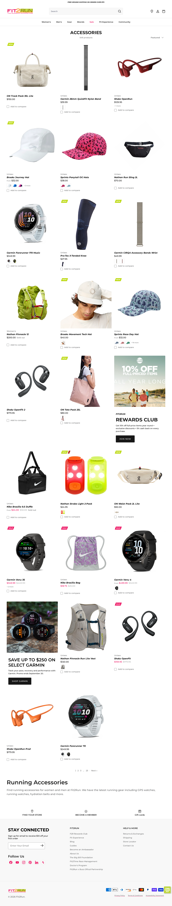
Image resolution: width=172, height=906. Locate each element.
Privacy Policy (119, 895)
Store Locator (129, 841)
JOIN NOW (125, 439)
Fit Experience (77, 837)
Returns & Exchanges (133, 834)
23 (87, 770)
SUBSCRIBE (42, 845)
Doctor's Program (78, 865)
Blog (72, 841)
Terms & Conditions (135, 895)
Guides (73, 845)
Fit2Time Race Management (83, 861)
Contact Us (128, 845)
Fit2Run (20, 896)
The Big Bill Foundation (81, 857)
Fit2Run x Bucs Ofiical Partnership (86, 869)
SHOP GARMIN (20, 681)
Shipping (127, 837)
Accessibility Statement (155, 895)
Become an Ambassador (82, 849)
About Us (74, 853)
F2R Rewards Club (78, 834)
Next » (94, 770)
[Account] (157, 11)
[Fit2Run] (20, 11)
